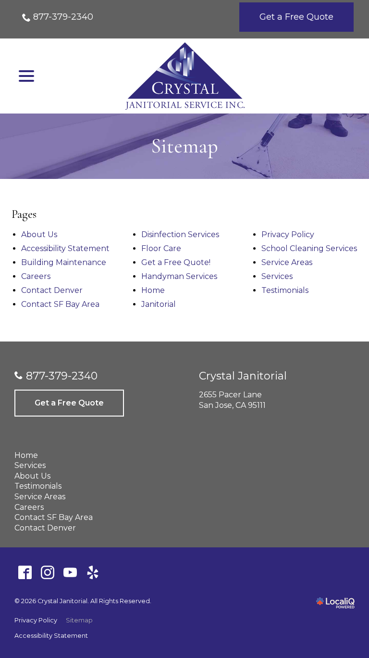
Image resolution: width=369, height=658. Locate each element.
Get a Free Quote (296, 17)
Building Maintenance (63, 262)
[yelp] (92, 572)
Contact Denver (52, 290)
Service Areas (286, 262)
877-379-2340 (63, 17)
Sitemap (184, 146)
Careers (35, 276)
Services (277, 276)
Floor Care (161, 248)
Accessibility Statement (65, 248)
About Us (39, 234)
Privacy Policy (287, 234)
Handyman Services (179, 276)
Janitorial (158, 304)
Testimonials (284, 290)
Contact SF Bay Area (60, 304)
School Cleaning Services (309, 248)
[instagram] (47, 572)
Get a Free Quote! (175, 262)
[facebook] (24, 572)
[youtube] (70, 572)
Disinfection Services (180, 234)
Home (153, 290)
